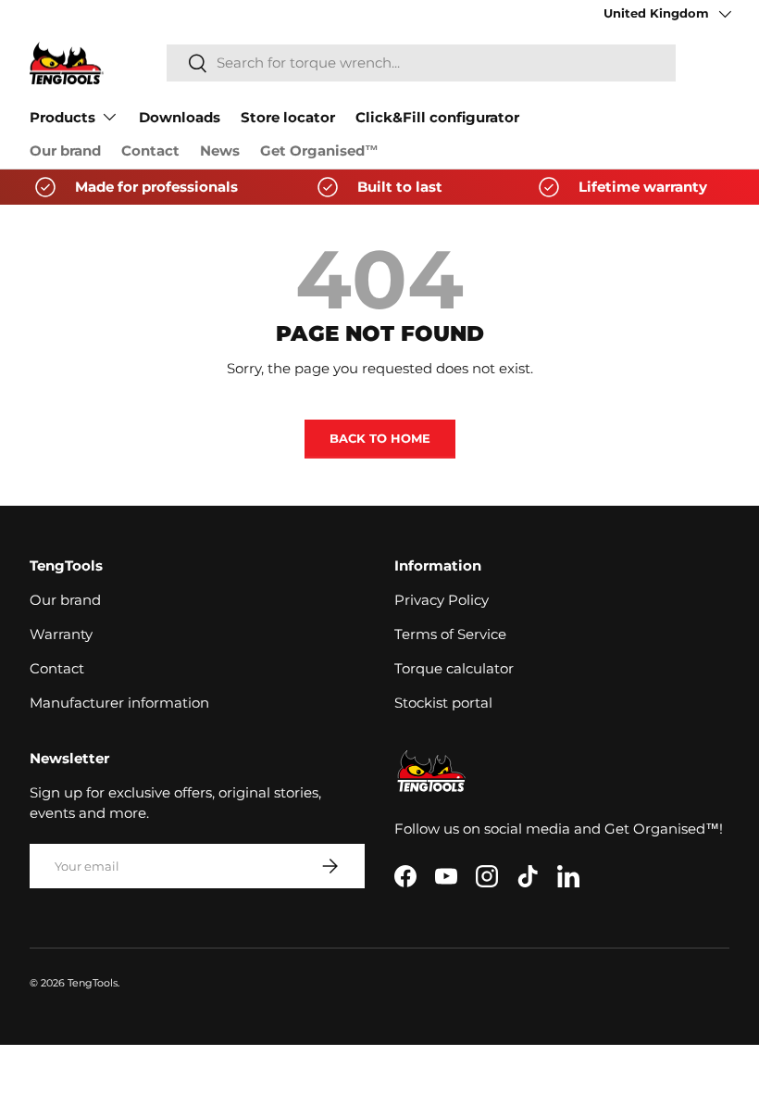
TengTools (93, 982)
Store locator (288, 117)
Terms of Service (450, 634)
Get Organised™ (319, 151)
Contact (150, 151)
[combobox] (421, 63)
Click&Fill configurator (437, 117)
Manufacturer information (119, 703)
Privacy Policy (441, 600)
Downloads (179, 117)
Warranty (61, 634)
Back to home (380, 438)
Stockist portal (443, 703)
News (220, 151)
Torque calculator (454, 668)
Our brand (65, 151)
